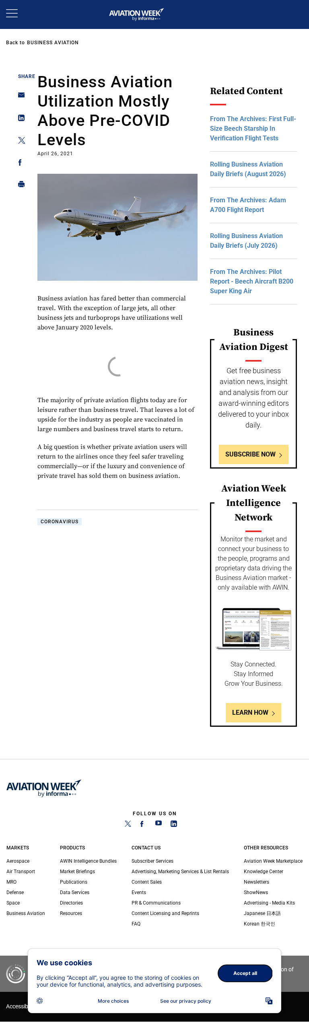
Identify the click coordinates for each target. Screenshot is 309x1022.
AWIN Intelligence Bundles (88, 861)
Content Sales (147, 882)
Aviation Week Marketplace (273, 861)
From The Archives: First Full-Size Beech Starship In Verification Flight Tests (253, 128)
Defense (15, 892)
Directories (71, 903)
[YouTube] (158, 825)
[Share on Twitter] (19, 142)
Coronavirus (59, 521)
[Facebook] (143, 825)
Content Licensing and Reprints (165, 913)
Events (139, 892)
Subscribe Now (250, 454)
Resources (71, 913)
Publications (73, 882)
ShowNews (256, 892)
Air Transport (20, 871)
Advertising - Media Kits (269, 903)
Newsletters (256, 882)
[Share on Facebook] (19, 164)
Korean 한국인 (259, 924)
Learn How (250, 712)
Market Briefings (77, 871)
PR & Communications (156, 903)
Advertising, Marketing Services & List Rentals (180, 871)
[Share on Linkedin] (19, 120)
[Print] (19, 186)
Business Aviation (53, 42)
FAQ (136, 924)
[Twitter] (128, 825)
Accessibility (21, 1006)
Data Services (74, 892)
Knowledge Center (263, 871)
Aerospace (17, 861)
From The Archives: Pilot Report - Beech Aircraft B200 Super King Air (251, 281)
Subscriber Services (152, 861)
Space (13, 903)
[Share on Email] (19, 98)
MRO (11, 882)
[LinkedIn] (174, 825)
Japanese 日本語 (262, 913)
